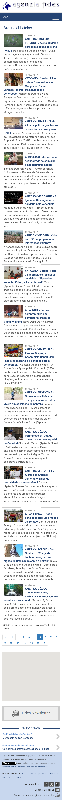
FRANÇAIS (53, 774)
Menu (6, 17)
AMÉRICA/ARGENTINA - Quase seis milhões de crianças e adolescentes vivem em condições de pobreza (29, 398)
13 (31, 642)
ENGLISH (34, 774)
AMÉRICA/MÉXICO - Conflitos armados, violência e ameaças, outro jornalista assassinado (31, 594)
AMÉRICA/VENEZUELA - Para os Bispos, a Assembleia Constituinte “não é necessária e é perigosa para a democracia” (29, 357)
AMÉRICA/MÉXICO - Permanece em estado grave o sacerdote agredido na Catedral (31, 437)
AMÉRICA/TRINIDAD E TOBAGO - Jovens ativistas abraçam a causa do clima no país (31, 44)
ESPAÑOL (43, 774)
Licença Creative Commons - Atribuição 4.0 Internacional (25, 767)
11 (18, 642)
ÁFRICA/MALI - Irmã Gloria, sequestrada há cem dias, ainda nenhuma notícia (41, 161)
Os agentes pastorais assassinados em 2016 (26, 748)
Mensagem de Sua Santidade (18, 737)
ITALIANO (24, 774)
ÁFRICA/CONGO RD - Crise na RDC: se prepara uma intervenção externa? (41, 239)
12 (24, 642)
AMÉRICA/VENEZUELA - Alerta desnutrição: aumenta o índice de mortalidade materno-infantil (29, 476)
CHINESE (18, 777)
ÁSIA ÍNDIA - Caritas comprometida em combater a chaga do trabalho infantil (27, 315)
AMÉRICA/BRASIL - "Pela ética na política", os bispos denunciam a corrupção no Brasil (31, 127)
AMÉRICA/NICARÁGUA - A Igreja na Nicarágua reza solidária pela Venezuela (41, 200)
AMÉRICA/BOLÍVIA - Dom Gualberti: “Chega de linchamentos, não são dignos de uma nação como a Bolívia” (29, 555)
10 (11, 642)
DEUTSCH (7, 777)
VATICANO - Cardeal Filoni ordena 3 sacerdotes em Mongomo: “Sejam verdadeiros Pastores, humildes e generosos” (30, 86)
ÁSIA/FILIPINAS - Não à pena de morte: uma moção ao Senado (41, 517)
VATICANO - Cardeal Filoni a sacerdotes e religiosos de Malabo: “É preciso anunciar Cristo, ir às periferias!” (30, 276)
